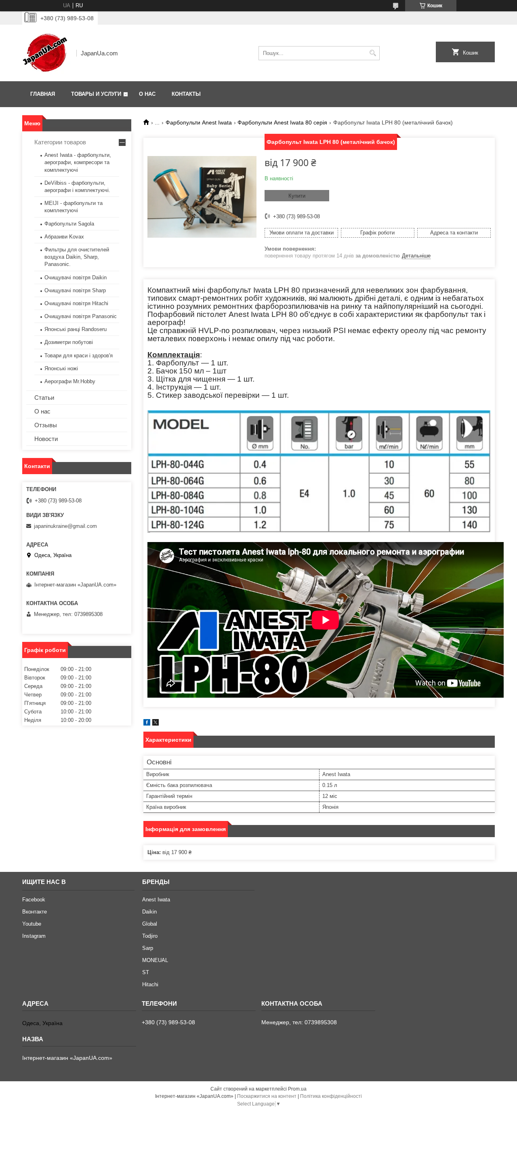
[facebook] (146, 724)
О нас (147, 94)
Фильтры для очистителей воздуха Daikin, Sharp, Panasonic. (76, 257)
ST (145, 972)
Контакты (186, 94)
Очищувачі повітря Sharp (75, 290)
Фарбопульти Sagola (69, 224)
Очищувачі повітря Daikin (75, 277)
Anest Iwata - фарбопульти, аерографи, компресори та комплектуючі (77, 162)
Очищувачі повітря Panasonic (80, 316)
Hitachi (150, 984)
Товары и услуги (96, 94)
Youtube (31, 924)
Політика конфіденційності (331, 1096)
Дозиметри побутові (68, 342)
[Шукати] (373, 53)
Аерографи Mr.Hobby (69, 381)
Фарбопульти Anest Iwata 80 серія (282, 122)
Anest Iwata (156, 900)
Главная (42, 94)
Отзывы (45, 425)
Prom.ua (297, 1089)
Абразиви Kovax (64, 237)
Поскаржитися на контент (266, 1096)
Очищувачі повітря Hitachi (76, 303)
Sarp (147, 948)
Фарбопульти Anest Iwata (199, 122)
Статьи (44, 397)
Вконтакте (34, 912)
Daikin (149, 912)
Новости (46, 438)
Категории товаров (60, 142)
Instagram (34, 936)
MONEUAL (155, 960)
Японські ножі (61, 368)
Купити (296, 196)
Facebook (33, 900)
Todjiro (150, 936)
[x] (155, 724)
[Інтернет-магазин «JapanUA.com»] (46, 53)
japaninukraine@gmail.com (65, 526)
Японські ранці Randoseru (75, 329)
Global (149, 924)
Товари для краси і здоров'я (78, 355)
